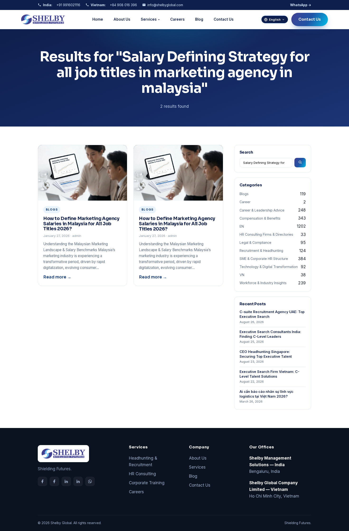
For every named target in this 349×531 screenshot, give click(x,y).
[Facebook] (42, 481)
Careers (177, 19)
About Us (121, 19)
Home (97, 19)
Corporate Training (147, 482)
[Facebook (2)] (54, 481)
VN (242, 275)
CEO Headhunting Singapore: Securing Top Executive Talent (266, 354)
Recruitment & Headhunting (261, 251)
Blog (199, 19)
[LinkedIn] (66, 481)
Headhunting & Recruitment (143, 461)
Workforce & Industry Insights (263, 283)
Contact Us (224, 19)
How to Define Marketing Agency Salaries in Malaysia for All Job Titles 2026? (81, 223)
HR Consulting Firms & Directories (266, 234)
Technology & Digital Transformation (269, 267)
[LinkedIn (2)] (78, 481)
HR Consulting (142, 473)
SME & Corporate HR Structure (264, 259)
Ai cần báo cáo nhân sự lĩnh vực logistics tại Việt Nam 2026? (266, 394)
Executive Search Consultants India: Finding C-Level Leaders (270, 334)
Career (245, 202)
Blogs (244, 194)
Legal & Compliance (255, 242)
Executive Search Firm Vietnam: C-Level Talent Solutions (269, 374)
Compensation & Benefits (260, 218)
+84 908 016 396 (123, 5)
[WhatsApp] (90, 481)
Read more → (57, 277)
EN (242, 226)
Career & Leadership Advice (262, 210)
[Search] (300, 162)
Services (149, 19)
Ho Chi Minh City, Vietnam (274, 489)
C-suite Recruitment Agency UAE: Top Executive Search (272, 314)
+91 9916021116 (68, 5)
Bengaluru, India (270, 465)
